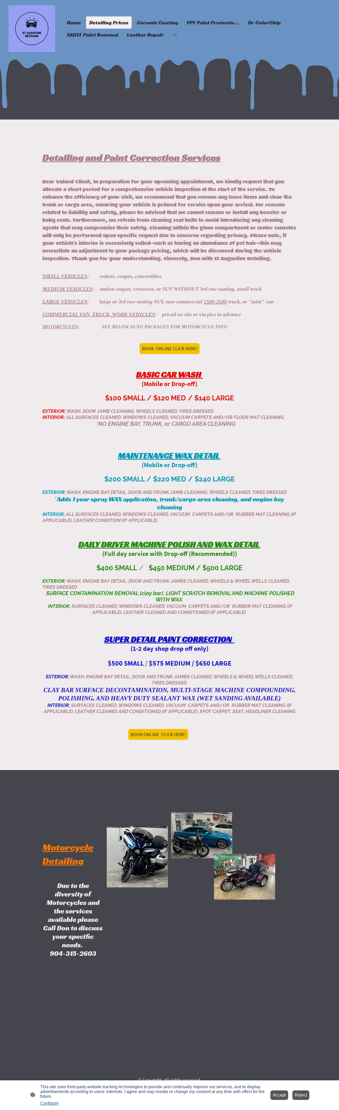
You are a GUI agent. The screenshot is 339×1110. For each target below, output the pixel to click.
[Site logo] (31, 28)
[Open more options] (175, 35)
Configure (49, 1103)
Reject (301, 1095)
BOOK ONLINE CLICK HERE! (169, 349)
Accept (279, 1095)
